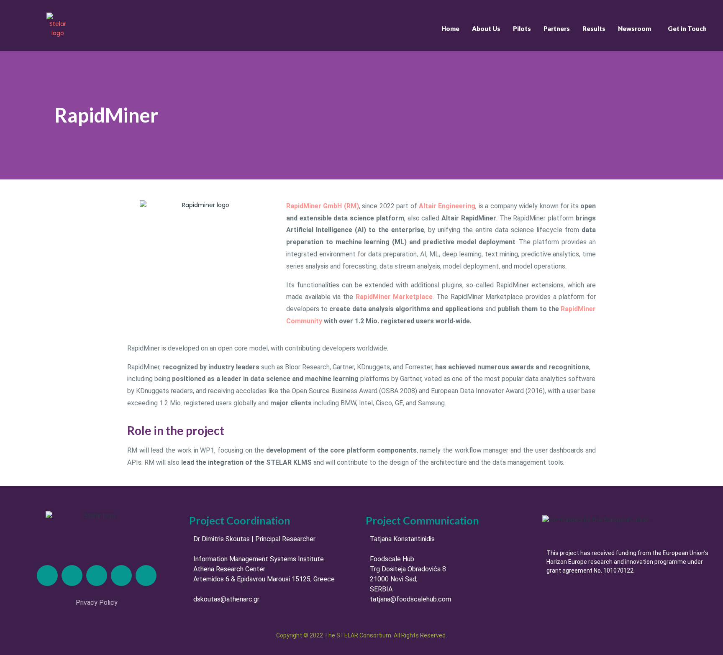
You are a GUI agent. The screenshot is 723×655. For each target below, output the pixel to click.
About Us (486, 28)
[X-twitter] (72, 575)
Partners (557, 28)
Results (593, 28)
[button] (636, 28)
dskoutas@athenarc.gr (226, 599)
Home (450, 28)
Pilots (522, 28)
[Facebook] (121, 575)
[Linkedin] (47, 575)
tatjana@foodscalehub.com (410, 599)
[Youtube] (146, 575)
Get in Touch (687, 28)
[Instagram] (96, 575)
